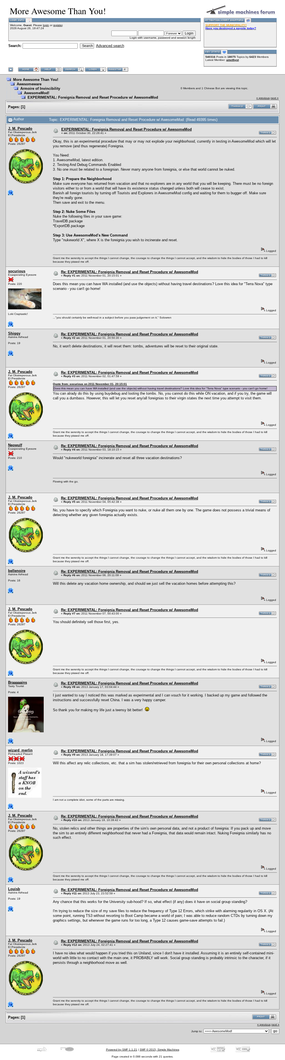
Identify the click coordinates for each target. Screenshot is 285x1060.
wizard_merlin (20, 750)
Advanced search (110, 46)
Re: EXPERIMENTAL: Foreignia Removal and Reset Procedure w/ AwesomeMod (129, 272)
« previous (263, 97)
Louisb (14, 889)
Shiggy (14, 333)
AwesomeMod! (36, 93)
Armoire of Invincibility (40, 88)
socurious (16, 271)
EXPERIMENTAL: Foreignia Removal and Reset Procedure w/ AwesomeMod (93, 97)
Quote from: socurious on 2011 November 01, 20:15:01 (90, 383)
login (46, 25)
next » (275, 97)
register (57, 25)
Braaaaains (17, 682)
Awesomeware (29, 84)
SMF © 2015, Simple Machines (159, 1049)
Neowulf (15, 445)
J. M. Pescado (20, 128)
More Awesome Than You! (35, 80)
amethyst (232, 59)
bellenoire (16, 571)
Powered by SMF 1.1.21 (121, 1049)
